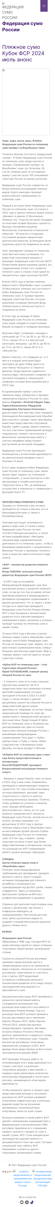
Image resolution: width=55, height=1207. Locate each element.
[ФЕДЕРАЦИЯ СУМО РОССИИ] (13, 10)
